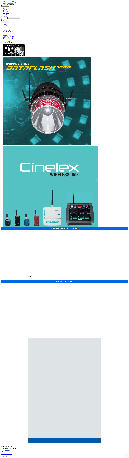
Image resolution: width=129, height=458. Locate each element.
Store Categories (5, 21)
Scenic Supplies (6, 35)
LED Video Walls (7, 30)
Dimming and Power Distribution (10, 34)
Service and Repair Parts (8, 36)
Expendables (6, 27)
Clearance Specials (7, 41)
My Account (6, 10)
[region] (64, 254)
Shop (4, 8)
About (4, 454)
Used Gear (5, 40)
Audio (4, 24)
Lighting (5, 25)
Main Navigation (5, 5)
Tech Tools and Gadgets (8, 37)
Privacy (10, 454)
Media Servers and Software (9, 31)
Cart (4, 20)
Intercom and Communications (9, 32)
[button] (64, 272)
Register (5, 14)
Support (7, 454)
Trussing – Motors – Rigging (9, 38)
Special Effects (6, 26)
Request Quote (6, 9)
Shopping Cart (6, 13)
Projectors (5, 29)
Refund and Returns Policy (9, 42)
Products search (4, 17)
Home (2, 454)
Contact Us (5, 11)
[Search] (1, 19)
